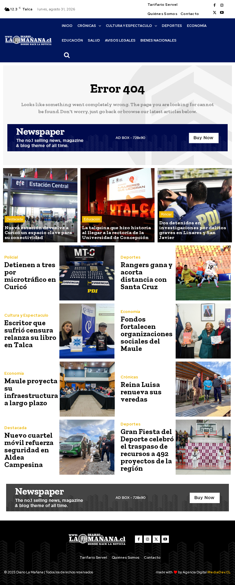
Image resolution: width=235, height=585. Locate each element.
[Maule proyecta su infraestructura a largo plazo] (87, 389)
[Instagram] (222, 5)
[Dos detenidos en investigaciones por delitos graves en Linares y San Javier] (195, 205)
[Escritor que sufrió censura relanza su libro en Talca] (86, 331)
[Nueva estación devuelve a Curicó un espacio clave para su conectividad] (40, 205)
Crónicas (129, 377)
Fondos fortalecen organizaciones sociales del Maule (147, 334)
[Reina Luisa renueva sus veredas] (203, 389)
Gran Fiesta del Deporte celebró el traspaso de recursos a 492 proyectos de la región (147, 450)
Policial (166, 214)
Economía (130, 312)
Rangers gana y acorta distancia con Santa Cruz (147, 275)
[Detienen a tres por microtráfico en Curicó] (86, 272)
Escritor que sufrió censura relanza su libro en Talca (30, 333)
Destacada (14, 219)
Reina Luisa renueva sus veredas (141, 391)
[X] (214, 13)
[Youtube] (222, 13)
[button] (66, 55)
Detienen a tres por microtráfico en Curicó (30, 275)
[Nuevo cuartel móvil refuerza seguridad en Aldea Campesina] (86, 447)
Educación (92, 219)
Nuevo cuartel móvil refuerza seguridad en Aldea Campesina (29, 450)
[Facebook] (214, 5)
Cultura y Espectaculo (26, 315)
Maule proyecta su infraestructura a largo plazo (31, 391)
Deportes (130, 257)
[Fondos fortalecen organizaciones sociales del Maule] (203, 331)
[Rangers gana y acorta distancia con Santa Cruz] (203, 272)
